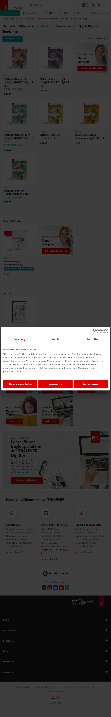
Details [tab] (55, 339)
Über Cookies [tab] (92, 339)
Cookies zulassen (90, 384)
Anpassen (53, 384)
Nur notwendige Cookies (20, 384)
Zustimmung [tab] (19, 339)
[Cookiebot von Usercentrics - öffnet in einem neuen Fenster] (95, 331)
